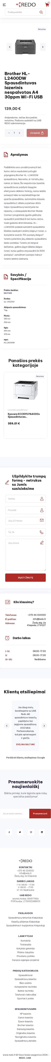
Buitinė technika (25, 990)
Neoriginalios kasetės (25, 1037)
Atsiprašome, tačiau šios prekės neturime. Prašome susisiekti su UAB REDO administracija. (23, 120)
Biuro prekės (25, 983)
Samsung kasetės (25, 1029)
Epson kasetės (25, 1021)
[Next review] (44, 726)
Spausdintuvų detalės (25, 1040)
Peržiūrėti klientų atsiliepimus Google (25, 757)
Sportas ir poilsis (25, 998)
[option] (25, 405)
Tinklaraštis (25, 944)
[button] (9, 47)
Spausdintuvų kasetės (25, 979)
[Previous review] (7, 726)
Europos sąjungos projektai (25, 960)
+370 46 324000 (37, 615)
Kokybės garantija (25, 948)
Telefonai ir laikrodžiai (25, 994)
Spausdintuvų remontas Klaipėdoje (25, 917)
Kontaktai (25, 940)
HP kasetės (25, 1013)
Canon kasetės (25, 1017)
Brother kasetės (25, 1025)
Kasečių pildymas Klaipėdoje (25, 921)
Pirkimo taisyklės (25, 952)
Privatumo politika (26, 956)
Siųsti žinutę (25, 577)
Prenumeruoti (40, 813)
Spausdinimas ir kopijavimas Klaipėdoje (25, 925)
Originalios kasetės (25, 1033)
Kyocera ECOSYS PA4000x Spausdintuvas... (24, 415)
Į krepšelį (35, 133)
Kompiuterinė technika (26, 986)
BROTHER (8, 293)
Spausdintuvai (25, 975)
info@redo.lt (39, 619)
